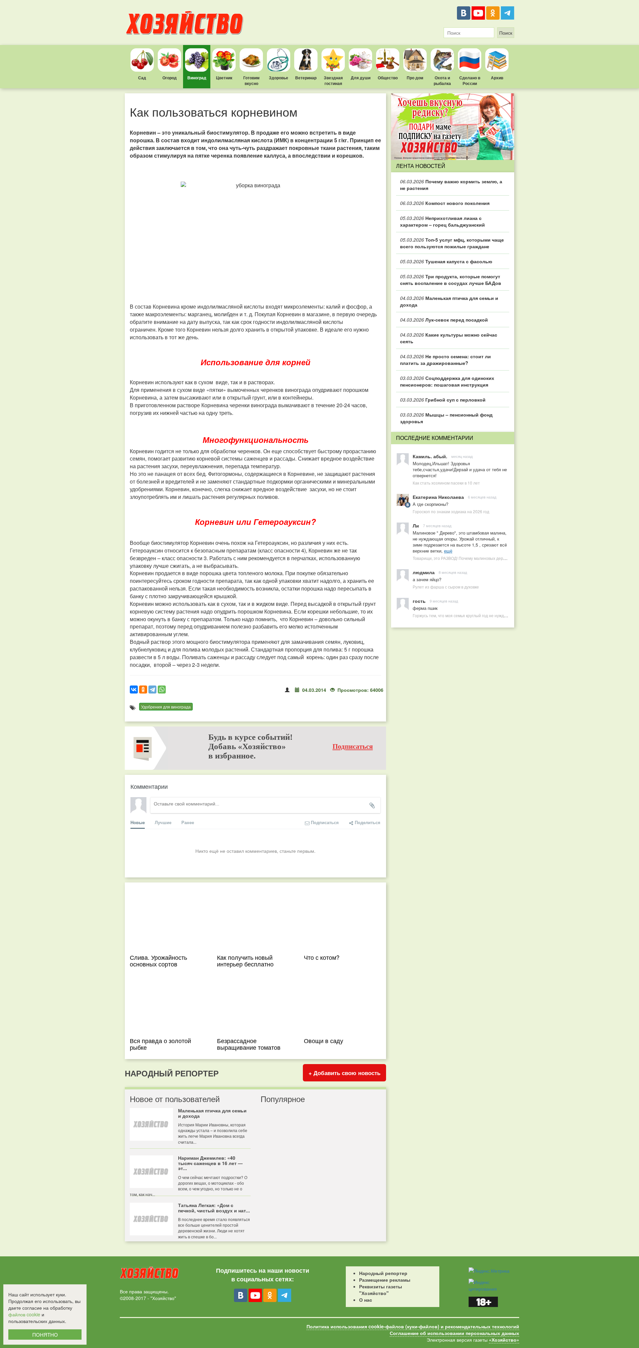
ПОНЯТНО (45, 1334)
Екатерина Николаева (438, 497)
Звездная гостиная (333, 80)
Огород (169, 78)
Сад (142, 78)
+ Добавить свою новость (344, 1073)
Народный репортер (383, 1273)
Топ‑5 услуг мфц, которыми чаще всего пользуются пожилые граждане (452, 243)
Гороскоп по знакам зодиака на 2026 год (451, 511)
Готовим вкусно (251, 80)
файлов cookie (24, 1314)
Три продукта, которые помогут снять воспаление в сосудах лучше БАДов (450, 279)
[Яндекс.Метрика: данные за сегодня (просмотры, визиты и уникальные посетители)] (489, 1270)
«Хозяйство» (504, 1339)
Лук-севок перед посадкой (444, 319)
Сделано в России (469, 80)
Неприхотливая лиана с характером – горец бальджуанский (442, 221)
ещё (448, 551)
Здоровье (278, 78)
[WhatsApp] (162, 689)
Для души (360, 78)
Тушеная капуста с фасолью (446, 261)
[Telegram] (507, 13)
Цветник (224, 78)
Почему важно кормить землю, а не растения (451, 184)
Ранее (187, 822)
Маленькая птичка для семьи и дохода (449, 301)
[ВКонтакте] (463, 13)
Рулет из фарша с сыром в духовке (446, 587)
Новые (137, 822)
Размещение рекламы (384, 1279)
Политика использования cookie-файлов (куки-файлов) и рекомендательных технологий (413, 1326)
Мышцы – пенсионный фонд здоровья (446, 418)
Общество (388, 78)
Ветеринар (306, 78)
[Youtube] (478, 13)
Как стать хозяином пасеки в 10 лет (446, 483)
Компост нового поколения (445, 203)
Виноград (196, 78)
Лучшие (163, 822)
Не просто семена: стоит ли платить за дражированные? (445, 359)
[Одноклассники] (493, 13)
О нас (365, 1299)
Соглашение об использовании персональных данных (454, 1333)
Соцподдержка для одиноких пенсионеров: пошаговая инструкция (447, 381)
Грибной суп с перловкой (443, 399)
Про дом (415, 78)
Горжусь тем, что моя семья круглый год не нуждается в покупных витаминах (485, 615)
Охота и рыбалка (442, 80)
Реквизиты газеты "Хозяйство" (380, 1289)
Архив (497, 78)
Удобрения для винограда (166, 706)
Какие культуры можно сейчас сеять (448, 338)
